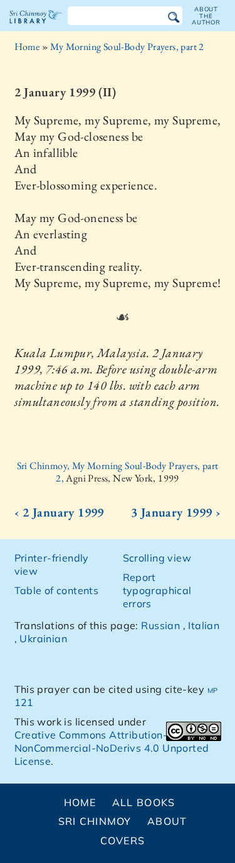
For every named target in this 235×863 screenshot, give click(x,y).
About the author (206, 16)
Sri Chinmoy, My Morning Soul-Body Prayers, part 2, (118, 472)
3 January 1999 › (176, 512)
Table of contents (56, 590)
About (167, 821)
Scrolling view (157, 558)
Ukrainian (43, 638)
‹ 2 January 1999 (59, 512)
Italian (203, 625)
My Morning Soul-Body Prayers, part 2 (127, 46)
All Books (143, 802)
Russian (160, 625)
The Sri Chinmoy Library (36, 27)
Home (27, 46)
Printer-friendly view (51, 564)
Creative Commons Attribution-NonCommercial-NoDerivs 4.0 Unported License (111, 748)
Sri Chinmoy (95, 821)
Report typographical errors (157, 590)
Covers (122, 840)
